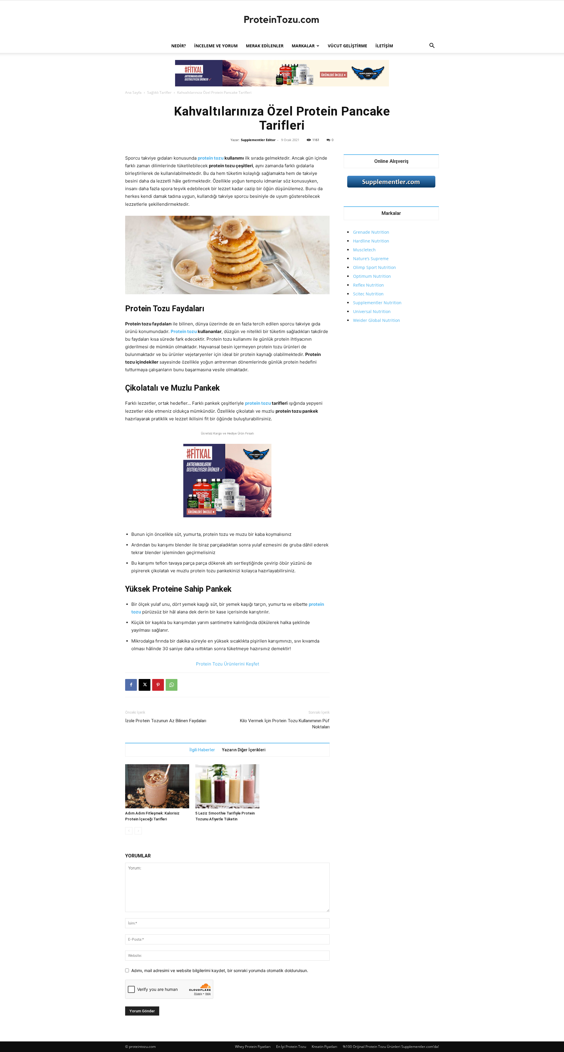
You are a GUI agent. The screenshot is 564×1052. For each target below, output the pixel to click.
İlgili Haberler (202, 750)
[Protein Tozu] (282, 20)
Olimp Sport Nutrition (374, 267)
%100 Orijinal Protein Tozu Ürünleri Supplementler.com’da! (391, 1046)
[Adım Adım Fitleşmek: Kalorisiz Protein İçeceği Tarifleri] (157, 786)
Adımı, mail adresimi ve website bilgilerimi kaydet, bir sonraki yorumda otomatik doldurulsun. (219, 970)
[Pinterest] (158, 685)
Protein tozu (184, 331)
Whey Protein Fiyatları (253, 1046)
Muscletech (364, 249)
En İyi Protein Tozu (291, 1046)
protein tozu (211, 158)
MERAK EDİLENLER (264, 45)
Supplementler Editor (258, 140)
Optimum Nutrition (372, 276)
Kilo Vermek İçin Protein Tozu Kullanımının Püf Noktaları (285, 724)
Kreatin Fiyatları (324, 1046)
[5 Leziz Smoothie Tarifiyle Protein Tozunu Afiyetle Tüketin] (227, 786)
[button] (432, 46)
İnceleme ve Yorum (216, 45)
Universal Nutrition (372, 311)
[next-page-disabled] (138, 830)
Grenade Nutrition (371, 232)
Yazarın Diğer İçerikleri (243, 750)
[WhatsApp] (171, 685)
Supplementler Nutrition (377, 302)
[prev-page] (128, 830)
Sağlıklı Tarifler (159, 92)
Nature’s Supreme (371, 258)
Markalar (303, 45)
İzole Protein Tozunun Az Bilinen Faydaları (165, 720)
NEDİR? (178, 45)
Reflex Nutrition (368, 285)
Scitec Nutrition (368, 294)
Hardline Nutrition (371, 241)
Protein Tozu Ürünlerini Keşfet (227, 664)
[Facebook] (131, 685)
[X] (144, 685)
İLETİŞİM (384, 45)
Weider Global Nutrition (376, 320)
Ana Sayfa (133, 92)
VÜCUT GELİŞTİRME (347, 45)
